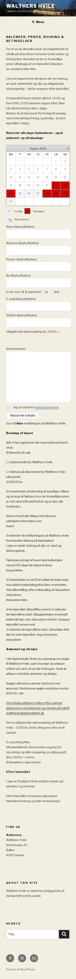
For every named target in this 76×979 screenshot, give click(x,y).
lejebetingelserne (47, 407)
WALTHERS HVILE (30, 6)
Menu (40, 22)
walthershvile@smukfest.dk (25, 713)
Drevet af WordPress (20, 969)
